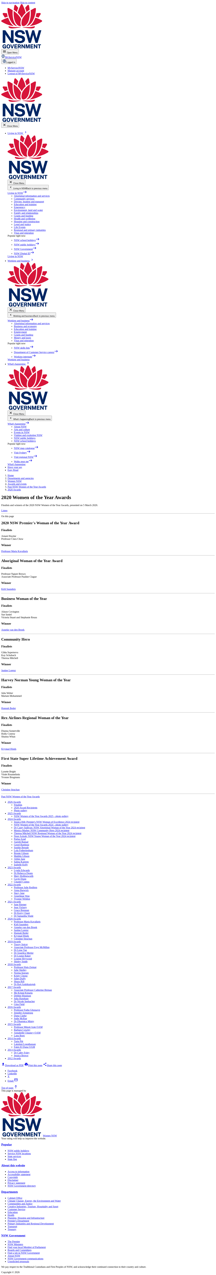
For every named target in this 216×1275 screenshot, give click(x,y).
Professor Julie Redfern (25, 887)
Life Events (19, 227)
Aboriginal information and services (32, 196)
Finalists (18, 804)
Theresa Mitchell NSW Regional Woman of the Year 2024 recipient (47, 833)
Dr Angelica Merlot (23, 953)
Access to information (18, 1171)
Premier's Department (18, 1220)
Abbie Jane (19, 859)
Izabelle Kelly (21, 864)
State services (14, 1156)
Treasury (12, 1229)
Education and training (25, 204)
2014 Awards (14, 1038)
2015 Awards (14, 1024)
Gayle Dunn (20, 879)
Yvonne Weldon (22, 898)
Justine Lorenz (8, 670)
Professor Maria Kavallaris (14, 551)
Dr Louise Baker (22, 955)
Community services (24, 198)
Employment (20, 332)
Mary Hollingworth (23, 876)
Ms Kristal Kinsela (23, 993)
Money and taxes (22, 337)
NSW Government (13, 1235)
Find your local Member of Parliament (27, 1247)
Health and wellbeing (24, 218)
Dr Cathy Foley (22, 1052)
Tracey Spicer (21, 944)
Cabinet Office (15, 1198)
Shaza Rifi (19, 981)
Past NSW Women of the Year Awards (20, 796)
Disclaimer (13, 1180)
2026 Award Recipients (25, 807)
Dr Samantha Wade (23, 916)
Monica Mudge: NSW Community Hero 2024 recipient (41, 830)
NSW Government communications (25, 1258)
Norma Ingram (21, 973)
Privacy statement (16, 1183)
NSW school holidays (25, 441)
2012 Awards (14, 1058)
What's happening (18, 423)
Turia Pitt (18, 1041)
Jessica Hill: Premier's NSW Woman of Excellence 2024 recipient (46, 822)
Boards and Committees (19, 1250)
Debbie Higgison (22, 995)
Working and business (20, 320)
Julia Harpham (21, 998)
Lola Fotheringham (23, 850)
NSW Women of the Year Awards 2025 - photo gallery (41, 816)
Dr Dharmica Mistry (24, 1021)
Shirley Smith (21, 961)
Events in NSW (22, 432)
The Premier (14, 1241)
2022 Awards (14, 884)
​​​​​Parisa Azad (20, 839)
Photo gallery (20, 810)
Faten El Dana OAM (24, 1047)
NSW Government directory (22, 1185)
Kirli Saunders (8, 589)
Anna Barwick (21, 890)
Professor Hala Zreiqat (25, 967)
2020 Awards (14, 918)
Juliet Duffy (20, 978)
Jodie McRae (20, 1018)
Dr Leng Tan (20, 950)
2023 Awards (14, 867)
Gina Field (19, 1004)
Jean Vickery (20, 907)
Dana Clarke (20, 1015)
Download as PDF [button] (12, 1065)
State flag (12, 1159)
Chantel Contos (21, 881)
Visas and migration (24, 233)
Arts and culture (22, 429)
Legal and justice (22, 224)
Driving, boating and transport (29, 201)
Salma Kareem (21, 861)
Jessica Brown (21, 1055)
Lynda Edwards (22, 870)
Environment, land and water (28, 210)
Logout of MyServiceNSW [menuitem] (21, 73)
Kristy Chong (21, 975)
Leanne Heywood (23, 958)
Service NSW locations (19, 1153)
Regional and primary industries (30, 230)
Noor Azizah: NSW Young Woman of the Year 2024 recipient (44, 836)
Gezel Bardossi (21, 844)
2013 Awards (14, 1049)
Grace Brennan (21, 910)
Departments (9, 1191)
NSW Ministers (15, 1244)
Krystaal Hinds (8, 749)
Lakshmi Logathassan (25, 1044)
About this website (13, 1165)
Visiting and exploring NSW (28, 435)
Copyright (13, 1177)
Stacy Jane (19, 893)
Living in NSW (17, 193)
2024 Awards (14, 819)
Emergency (19, 207)
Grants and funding (23, 215)
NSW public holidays (24, 438)
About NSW (20, 426)
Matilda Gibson (21, 856)
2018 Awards (14, 964)
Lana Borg (19, 1035)
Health (11, 1215)
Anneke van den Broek (13, 629)
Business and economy (25, 326)
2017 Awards (14, 987)
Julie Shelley (20, 970)
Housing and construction (27, 221)
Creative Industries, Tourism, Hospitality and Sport (33, 1206)
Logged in (10, 62)
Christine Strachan (10, 789)
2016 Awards (14, 1007)
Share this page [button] (52, 1065)
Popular (6, 1144)
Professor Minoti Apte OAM (28, 1027)
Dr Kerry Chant (22, 913)
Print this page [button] (33, 1065)
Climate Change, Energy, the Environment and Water (34, 1200)
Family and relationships (26, 213)
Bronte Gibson (21, 853)
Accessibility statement (19, 1174)
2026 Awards (14, 802)
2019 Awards (14, 941)
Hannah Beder (8, 708)
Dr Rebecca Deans (23, 873)
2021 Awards (14, 901)
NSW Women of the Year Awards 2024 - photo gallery (41, 824)
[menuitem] (16, 67)
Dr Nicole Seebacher (24, 1001)
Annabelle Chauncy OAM (27, 1032)
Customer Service (16, 1209)
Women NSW (50, 1135)
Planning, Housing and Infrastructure (26, 1218)
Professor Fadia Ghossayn (27, 1010)
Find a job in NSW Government (24, 1253)
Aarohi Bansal (21, 842)
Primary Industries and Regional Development (31, 1223)
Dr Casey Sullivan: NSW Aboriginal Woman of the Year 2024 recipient (49, 827)
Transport (12, 1226)
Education (13, 1212)
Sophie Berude (21, 847)
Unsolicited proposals (18, 1261)
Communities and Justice (20, 1203)
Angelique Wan (22, 896)
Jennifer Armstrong (23, 1012)
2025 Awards (14, 813)
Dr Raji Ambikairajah (24, 984)
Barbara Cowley (22, 1030)
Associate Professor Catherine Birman (33, 990)
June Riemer (20, 904)
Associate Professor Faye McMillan (31, 947)
